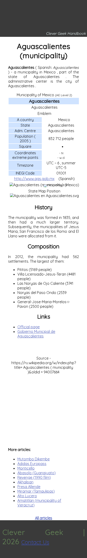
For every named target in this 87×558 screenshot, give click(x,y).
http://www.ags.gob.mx (34, 178)
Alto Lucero (27, 496)
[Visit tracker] (4, 555)
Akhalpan (25, 482)
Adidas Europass (31, 463)
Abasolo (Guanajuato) (36, 473)
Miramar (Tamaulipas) (36, 491)
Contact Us (35, 542)
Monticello (26, 468)
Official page (28, 327)
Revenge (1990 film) (34, 477)
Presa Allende (28, 486)
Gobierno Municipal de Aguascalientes (36, 333)
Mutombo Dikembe (33, 459)
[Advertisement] (43, 408)
